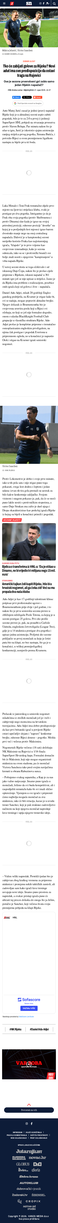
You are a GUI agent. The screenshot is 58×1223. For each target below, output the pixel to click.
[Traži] (54, 4)
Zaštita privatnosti (39, 1135)
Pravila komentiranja (17, 1135)
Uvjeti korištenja (34, 1132)
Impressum (17, 1132)
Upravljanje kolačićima (29, 1145)
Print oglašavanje (38, 1138)
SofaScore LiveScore (26, 1017)
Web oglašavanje (19, 1138)
